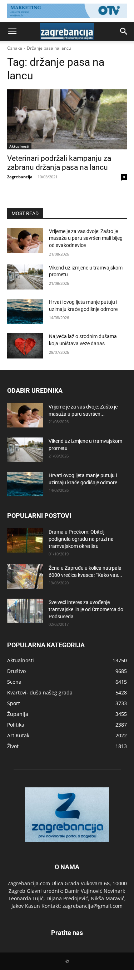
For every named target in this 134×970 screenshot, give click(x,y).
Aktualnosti (19, 146)
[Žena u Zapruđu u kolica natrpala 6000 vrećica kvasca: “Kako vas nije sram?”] (25, 576)
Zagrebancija (20, 176)
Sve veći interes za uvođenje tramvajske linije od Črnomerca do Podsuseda (86, 609)
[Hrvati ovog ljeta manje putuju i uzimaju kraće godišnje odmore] (25, 311)
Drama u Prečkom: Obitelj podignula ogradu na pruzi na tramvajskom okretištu (81, 539)
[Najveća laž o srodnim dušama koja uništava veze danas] (25, 345)
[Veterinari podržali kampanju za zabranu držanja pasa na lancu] (67, 119)
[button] (12, 31)
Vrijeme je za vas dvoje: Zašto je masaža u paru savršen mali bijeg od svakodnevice (86, 238)
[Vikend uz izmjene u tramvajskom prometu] (25, 276)
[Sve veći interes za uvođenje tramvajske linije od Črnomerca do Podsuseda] (25, 611)
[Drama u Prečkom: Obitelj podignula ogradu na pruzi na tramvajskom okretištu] (25, 540)
